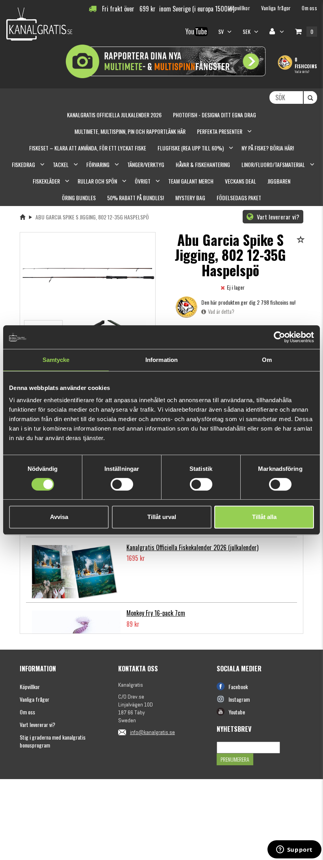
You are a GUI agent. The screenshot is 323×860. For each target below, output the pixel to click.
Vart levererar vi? (277, 216)
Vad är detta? (302, 71)
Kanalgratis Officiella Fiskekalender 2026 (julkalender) (192, 547)
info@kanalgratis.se (152, 732)
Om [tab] (267, 359)
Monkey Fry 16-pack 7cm (155, 613)
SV (221, 31)
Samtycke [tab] (56, 359)
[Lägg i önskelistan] (302, 240)
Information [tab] (161, 359)
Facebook (238, 686)
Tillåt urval (161, 516)
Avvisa (59, 516)
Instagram (239, 699)
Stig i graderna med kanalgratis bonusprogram (52, 741)
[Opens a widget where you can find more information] (294, 850)
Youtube (236, 712)
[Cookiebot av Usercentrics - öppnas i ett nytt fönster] (279, 337)
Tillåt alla (264, 516)
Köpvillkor (30, 686)
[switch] (122, 484)
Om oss (27, 712)
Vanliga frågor (34, 699)
